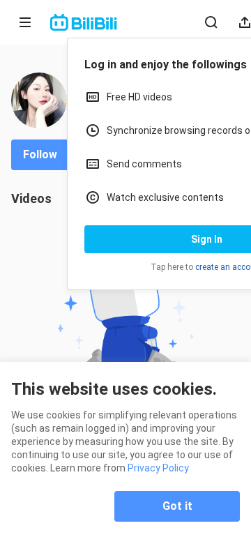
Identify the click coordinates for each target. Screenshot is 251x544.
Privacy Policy (158, 468)
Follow (40, 154)
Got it (177, 506)
